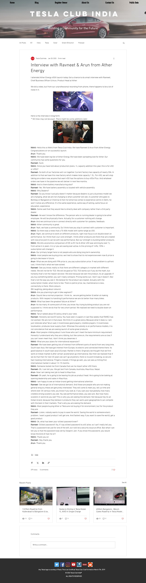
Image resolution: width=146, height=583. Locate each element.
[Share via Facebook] (32, 463)
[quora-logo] (84, 564)
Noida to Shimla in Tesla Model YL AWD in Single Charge (72, 510)
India (38, 43)
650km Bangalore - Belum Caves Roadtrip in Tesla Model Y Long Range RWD (110, 510)
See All (124, 483)
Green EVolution (68, 43)
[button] (124, 43)
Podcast (81, 43)
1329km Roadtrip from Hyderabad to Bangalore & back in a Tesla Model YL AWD (36, 510)
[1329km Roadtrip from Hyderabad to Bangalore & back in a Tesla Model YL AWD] (36, 496)
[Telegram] (79, 564)
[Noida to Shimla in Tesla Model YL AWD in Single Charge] (73, 496)
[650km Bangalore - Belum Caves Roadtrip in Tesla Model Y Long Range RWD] (110, 496)
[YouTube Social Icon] (73, 564)
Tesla (47, 43)
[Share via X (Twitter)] (37, 463)
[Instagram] (68, 564)
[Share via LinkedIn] (43, 463)
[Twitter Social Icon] (57, 564)
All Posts (22, 43)
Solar (55, 43)
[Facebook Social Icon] (62, 564)
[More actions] (113, 58)
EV (31, 43)
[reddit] (90, 564)
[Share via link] (49, 463)
